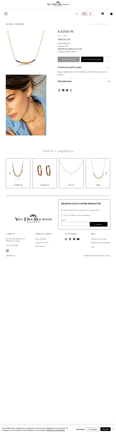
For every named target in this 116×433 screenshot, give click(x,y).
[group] (58, 173)
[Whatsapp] (7, 250)
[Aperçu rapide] (18, 170)
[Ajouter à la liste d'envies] (107, 59)
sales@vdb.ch (10, 256)
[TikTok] (70, 239)
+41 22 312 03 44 (11, 245)
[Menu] (6, 13)
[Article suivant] (106, 173)
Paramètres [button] (80, 429)
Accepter (105, 429)
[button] (111, 13)
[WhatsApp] (59, 90)
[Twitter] (71, 90)
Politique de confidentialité (55, 430)
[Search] (76, 13)
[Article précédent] (10, 173)
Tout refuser (92, 429)
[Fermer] (113, 429)
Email (63, 220)
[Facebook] (63, 90)
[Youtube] (78, 239)
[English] (90, 13)
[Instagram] (66, 239)
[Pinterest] (67, 90)
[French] (84, 13)
